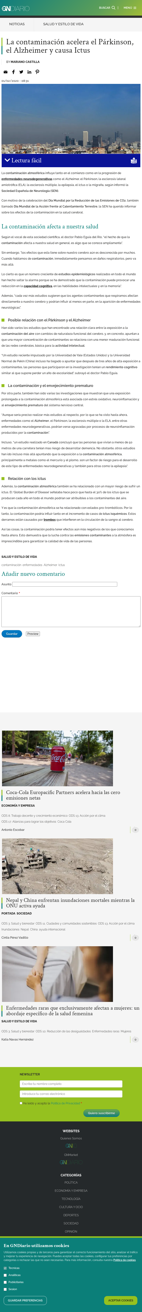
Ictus (61, 565)
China (34, 929)
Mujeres (126, 1031)
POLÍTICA (71, 1182)
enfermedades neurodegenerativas (26, 179)
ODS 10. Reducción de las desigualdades (63, 1031)
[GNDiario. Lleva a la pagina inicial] (15, 8)
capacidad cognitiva (38, 286)
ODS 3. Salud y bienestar (17, 923)
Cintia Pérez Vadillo (14, 937)
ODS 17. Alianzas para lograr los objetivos (28, 821)
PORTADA (8, 913)
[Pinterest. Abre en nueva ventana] (37, 72)
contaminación (11, 565)
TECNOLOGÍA (71, 1199)
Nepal (25, 929)
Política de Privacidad (65, 1103)
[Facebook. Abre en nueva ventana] (13, 72)
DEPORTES (71, 1215)
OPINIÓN (71, 1231)
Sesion (13, 1289)
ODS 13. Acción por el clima (87, 815)
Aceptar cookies (120, 1300)
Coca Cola (64, 821)
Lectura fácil (25, 160)
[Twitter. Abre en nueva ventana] (21, 72)
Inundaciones (10, 929)
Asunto (6, 584)
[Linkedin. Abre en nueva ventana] (29, 72)
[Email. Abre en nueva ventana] (5, 72)
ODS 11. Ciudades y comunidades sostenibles (66, 923)
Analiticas (15, 1275)
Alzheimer (50, 565)
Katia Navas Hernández (17, 1039)
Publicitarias (16, 1282)
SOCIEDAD (24, 913)
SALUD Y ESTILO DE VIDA (63, 24)
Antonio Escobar (13, 830)
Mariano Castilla (25, 62)
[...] (71, 1147)
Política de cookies (124, 1260)
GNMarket (71, 1155)
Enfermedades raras (105, 1031)
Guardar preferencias (25, 1300)
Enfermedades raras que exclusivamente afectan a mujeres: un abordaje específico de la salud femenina (73, 1011)
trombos (50, 519)
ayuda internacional (52, 929)
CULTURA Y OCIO (71, 1207)
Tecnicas (14, 1268)
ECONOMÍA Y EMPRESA (18, 805)
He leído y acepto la (51, 1103)
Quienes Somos (71, 1138)
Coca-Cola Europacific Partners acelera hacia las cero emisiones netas (63, 795)
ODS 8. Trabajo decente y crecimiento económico (34, 815)
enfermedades (32, 565)
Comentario (9, 593)
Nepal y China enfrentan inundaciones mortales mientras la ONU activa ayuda (70, 903)
